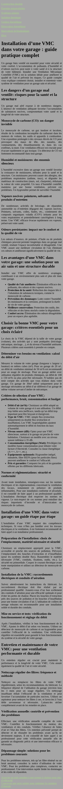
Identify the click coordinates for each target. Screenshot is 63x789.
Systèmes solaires (10, 13)
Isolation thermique (11, 17)
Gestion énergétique (11, 22)
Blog (3, 35)
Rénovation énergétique (13, 26)
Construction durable (12, 4)
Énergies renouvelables (13, 8)
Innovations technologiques (15, 31)
